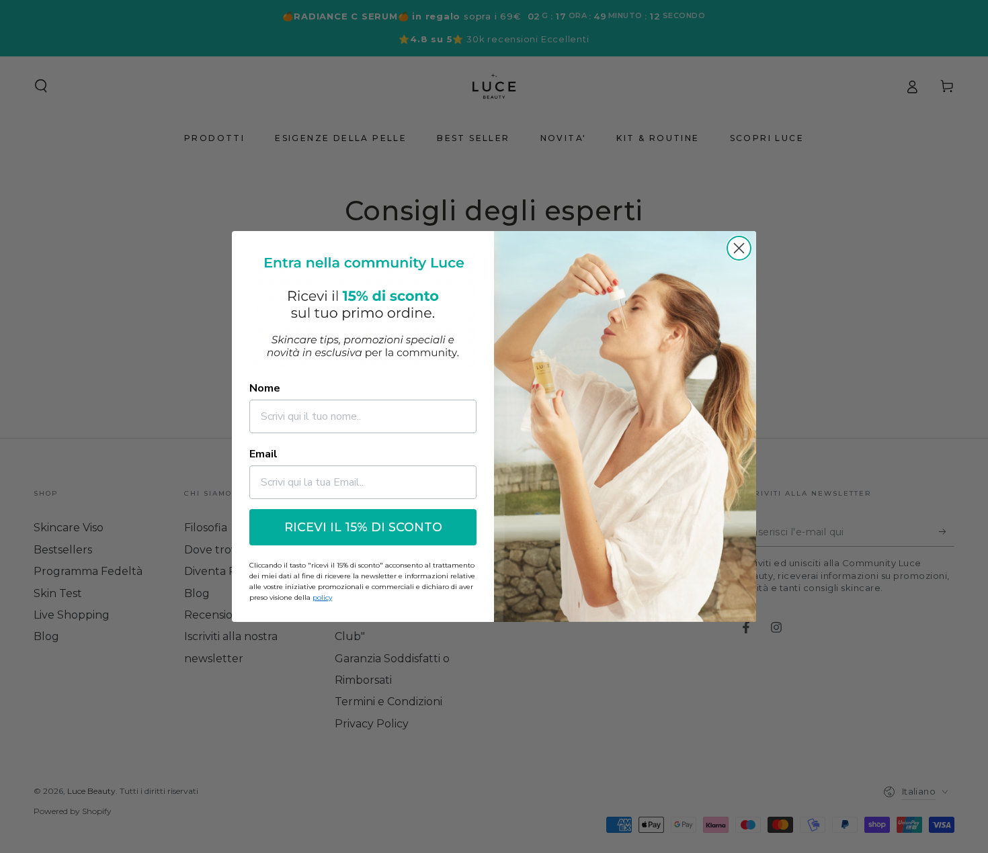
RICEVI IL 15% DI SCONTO (363, 527)
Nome (264, 388)
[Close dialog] (739, 248)
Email (263, 454)
